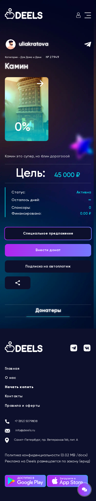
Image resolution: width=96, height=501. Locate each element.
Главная (12, 368)
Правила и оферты (22, 405)
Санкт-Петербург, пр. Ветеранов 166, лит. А (46, 439)
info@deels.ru (25, 430)
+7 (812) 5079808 (26, 421)
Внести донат (48, 250)
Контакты (14, 396)
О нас (10, 378)
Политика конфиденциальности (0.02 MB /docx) (46, 455)
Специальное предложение (48, 233)
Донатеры (48, 310)
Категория (11, 57)
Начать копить (19, 387)
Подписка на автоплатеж (48, 266)
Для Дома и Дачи (30, 57)
